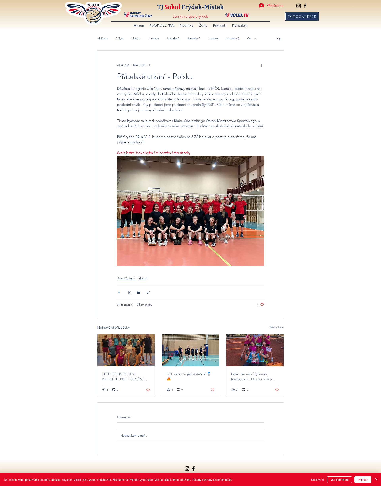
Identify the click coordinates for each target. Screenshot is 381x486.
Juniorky (153, 38)
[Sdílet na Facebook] (119, 292)
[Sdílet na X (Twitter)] (129, 292)
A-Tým (119, 38)
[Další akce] (261, 65)
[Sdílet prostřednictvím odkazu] (148, 292)
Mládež (135, 38)
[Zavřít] (376, 479)
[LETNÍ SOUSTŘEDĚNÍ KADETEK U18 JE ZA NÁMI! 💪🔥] (126, 350)
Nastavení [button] (317, 480)
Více (249, 38)
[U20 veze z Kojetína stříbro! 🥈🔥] (190, 350)
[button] (279, 38)
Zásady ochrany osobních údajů (212, 480)
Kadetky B (232, 38)
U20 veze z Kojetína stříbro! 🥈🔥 (189, 376)
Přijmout (363, 480)
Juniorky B (172, 38)
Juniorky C (193, 38)
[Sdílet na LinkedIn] (138, 292)
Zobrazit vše (276, 327)
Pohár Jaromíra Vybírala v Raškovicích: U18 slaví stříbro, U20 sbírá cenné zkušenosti (252, 376)
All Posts (102, 38)
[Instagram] (299, 6)
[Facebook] (305, 6)
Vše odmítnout (339, 480)
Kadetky (213, 38)
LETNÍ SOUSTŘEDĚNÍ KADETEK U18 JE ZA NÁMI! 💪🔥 (126, 376)
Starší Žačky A (126, 278)
